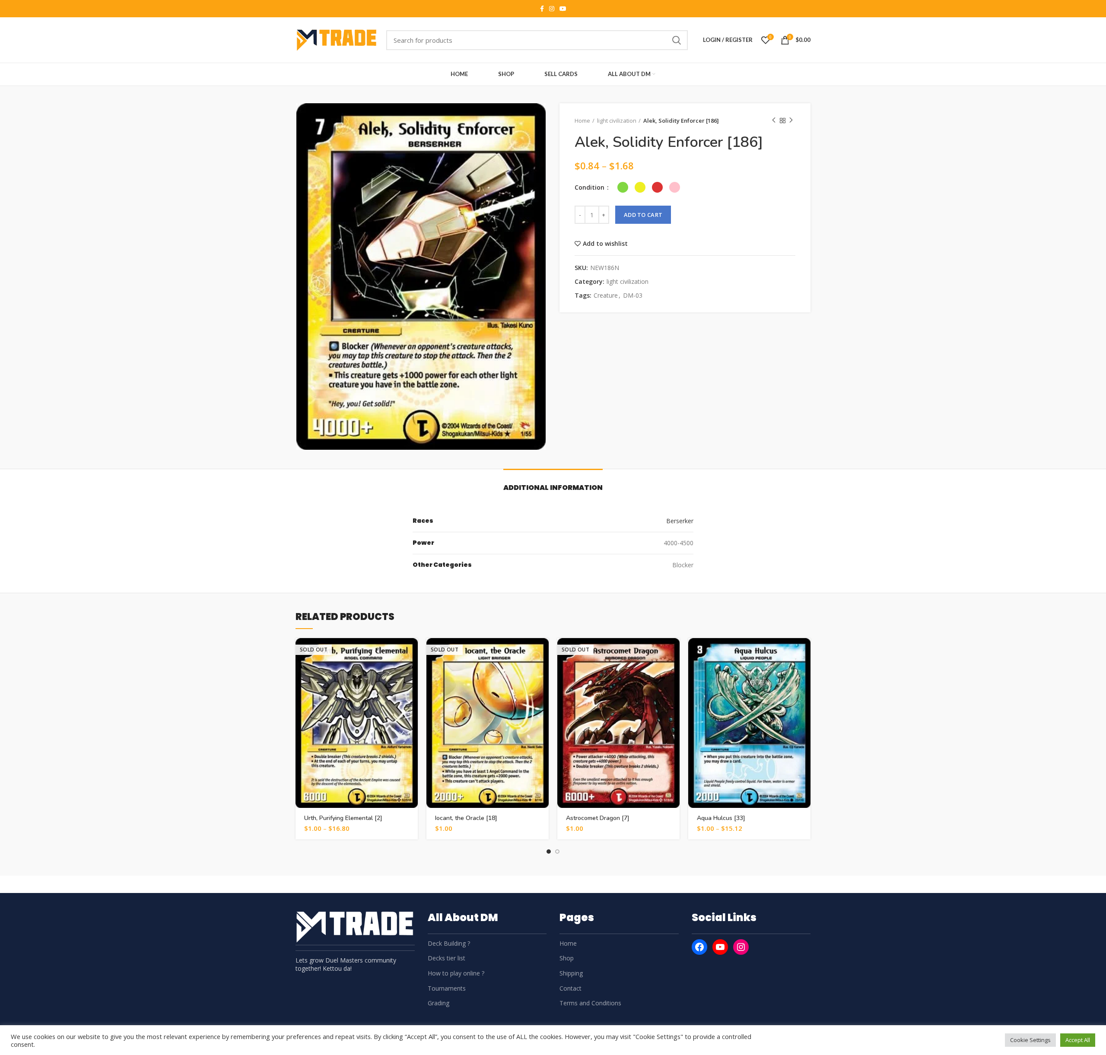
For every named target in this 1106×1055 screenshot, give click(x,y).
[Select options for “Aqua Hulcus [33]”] (804, 652)
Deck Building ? (449, 943)
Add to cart (643, 215)
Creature (606, 295)
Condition (590, 187)
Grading (438, 1003)
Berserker (679, 521)
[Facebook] (699, 947)
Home (582, 120)
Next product (791, 120)
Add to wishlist (605, 244)
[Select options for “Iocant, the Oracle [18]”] (542, 652)
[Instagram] (741, 947)
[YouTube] (720, 947)
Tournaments (447, 988)
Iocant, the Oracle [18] (466, 818)
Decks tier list (446, 958)
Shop (566, 958)
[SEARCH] (676, 40)
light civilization (616, 120)
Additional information (553, 488)
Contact (570, 988)
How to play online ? (456, 973)
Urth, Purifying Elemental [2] (343, 818)
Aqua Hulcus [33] (721, 818)
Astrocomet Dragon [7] (597, 818)
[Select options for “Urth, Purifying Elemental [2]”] (411, 652)
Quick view (411, 671)
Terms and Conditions (590, 1003)
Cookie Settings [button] (1030, 1040)
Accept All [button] (1077, 1040)
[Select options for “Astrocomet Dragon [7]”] (673, 652)
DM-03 (632, 295)
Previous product (773, 120)
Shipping (571, 973)
